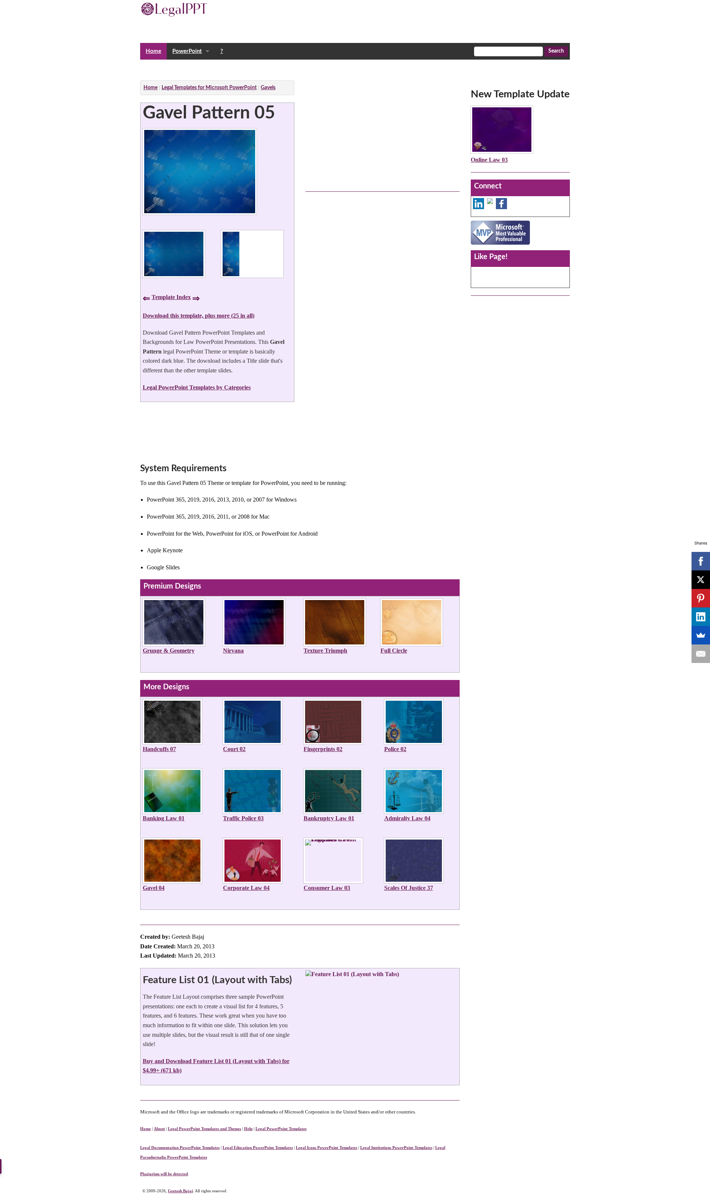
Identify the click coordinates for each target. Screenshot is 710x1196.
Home (153, 51)
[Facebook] (701, 561)
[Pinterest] (701, 598)
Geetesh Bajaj (180, 1191)
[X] (701, 579)
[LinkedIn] (701, 616)
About (159, 1128)
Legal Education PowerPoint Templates (258, 1147)
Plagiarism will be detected (164, 1174)
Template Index (171, 297)
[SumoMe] (701, 635)
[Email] (701, 653)
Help (248, 1128)
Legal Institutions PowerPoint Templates (396, 1147)
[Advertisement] (274, 68)
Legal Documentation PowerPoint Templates (180, 1147)
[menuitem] (153, 51)
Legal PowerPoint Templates (281, 1128)
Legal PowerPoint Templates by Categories (197, 387)
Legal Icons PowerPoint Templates (326, 1147)
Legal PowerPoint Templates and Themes (204, 1128)
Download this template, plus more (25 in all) (198, 315)
